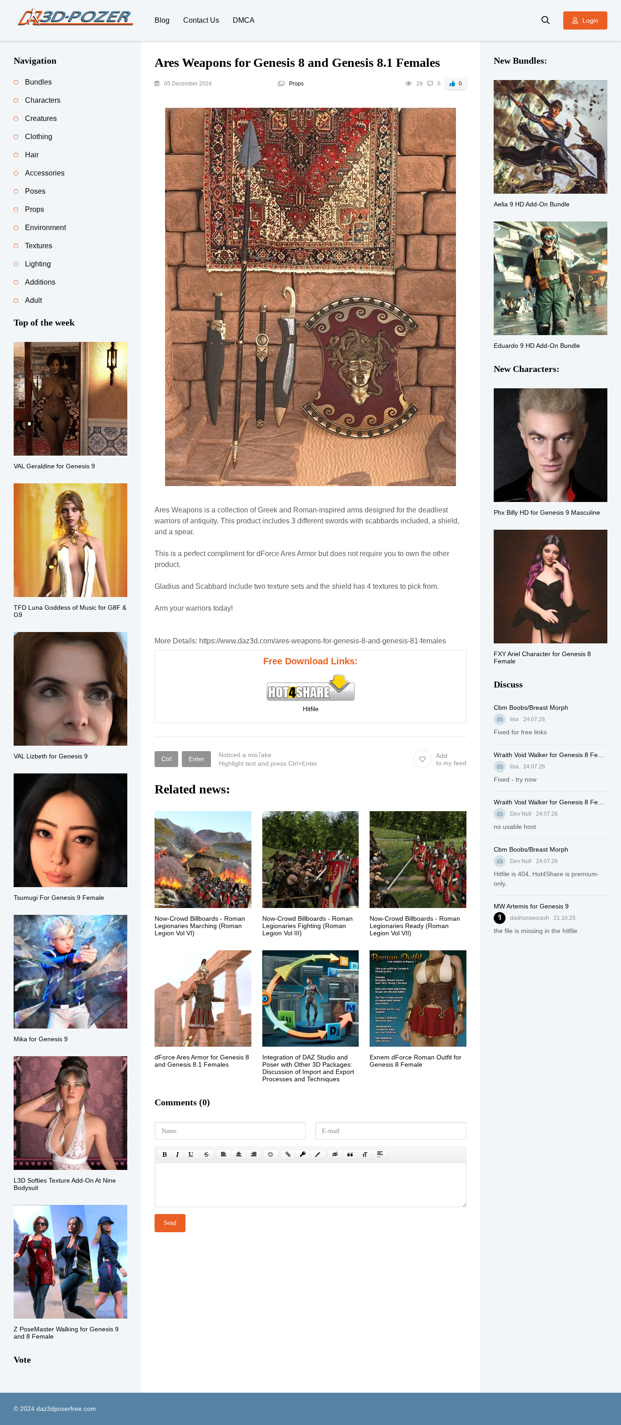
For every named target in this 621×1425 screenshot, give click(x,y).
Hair (32, 155)
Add (451, 759)
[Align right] (253, 1154)
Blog (162, 20)
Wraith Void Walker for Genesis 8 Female (550, 754)
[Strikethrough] (206, 1154)
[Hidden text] (335, 1154)
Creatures (41, 118)
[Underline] (191, 1154)
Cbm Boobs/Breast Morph (531, 707)
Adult (33, 300)
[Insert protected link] (302, 1154)
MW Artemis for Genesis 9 (531, 906)
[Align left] (223, 1154)
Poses (35, 191)
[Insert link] (287, 1154)
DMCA (244, 20)
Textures (38, 246)
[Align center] (238, 1154)
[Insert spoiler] (380, 1154)
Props (296, 83)
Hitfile (311, 708)
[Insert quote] (350, 1154)
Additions (40, 282)
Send (170, 1222)
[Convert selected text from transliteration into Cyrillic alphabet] (365, 1154)
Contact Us (201, 20)
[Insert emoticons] (271, 1154)
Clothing (38, 136)
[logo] (77, 20)
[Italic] (177, 1154)
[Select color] (318, 1154)
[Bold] (164, 1154)
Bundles (38, 82)
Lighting (38, 264)
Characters (42, 100)
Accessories (45, 173)
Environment (45, 227)
